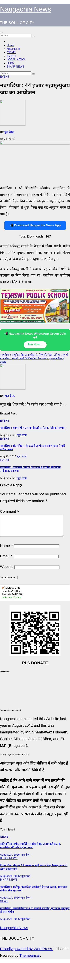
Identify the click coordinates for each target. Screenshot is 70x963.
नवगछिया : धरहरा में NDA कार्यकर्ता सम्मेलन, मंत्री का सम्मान (32, 428)
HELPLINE (13, 49)
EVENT (11, 56)
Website (6, 566)
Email (6, 556)
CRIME (11, 52)
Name (6, 546)
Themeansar (29, 955)
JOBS (10, 63)
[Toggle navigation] (1, 32)
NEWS (4, 837)
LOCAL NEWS (16, 60)
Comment (9, 511)
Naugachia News (25, 9)
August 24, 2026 (10, 855)
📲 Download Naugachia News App (35, 226)
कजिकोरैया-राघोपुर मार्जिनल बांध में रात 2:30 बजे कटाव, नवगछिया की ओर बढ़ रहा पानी (30, 845)
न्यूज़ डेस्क (9, 132)
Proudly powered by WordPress (26, 949)
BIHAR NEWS (15, 67)
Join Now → (35, 345)
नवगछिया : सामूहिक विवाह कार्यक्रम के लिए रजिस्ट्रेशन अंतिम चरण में (34, 355)
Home (10, 45)
